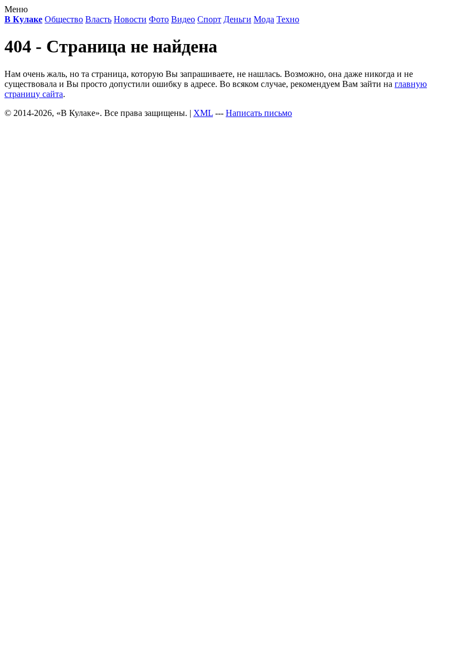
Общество (64, 19)
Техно (287, 19)
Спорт (209, 19)
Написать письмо (259, 113)
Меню (16, 9)
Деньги (237, 19)
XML (203, 113)
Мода (264, 19)
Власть (98, 19)
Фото (159, 19)
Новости (130, 19)
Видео (183, 19)
